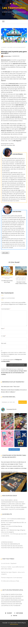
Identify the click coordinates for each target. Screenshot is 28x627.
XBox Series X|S (22, 280)
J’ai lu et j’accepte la (11, 360)
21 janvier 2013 (15, 56)
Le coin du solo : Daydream (9, 563)
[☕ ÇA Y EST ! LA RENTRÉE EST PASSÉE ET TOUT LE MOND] (7, 438)
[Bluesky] (10, 3)
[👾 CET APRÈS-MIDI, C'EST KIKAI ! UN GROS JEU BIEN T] (7, 421)
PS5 (17, 280)
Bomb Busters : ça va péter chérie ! (12, 505)
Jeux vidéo (9, 47)
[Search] (14, 17)
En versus (3, 47)
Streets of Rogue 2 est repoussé (11, 603)
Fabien (3, 526)
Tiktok (15, 615)
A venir (18, 277)
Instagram (19, 613)
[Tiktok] (16, 3)
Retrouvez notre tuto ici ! (9, 471)
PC (25, 278)
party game (5, 253)
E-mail (3, 336)
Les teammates (7, 56)
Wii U (2, 49)
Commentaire (5, 309)
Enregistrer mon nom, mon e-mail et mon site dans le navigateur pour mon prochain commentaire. (13, 354)
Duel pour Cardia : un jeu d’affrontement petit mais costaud (12, 568)
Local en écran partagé (19, 47)
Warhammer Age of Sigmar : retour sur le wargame (12, 573)
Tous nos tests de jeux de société (11, 546)
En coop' (22, 277)
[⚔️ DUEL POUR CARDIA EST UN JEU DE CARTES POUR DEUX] (20, 438)
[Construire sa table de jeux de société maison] (14, 482)
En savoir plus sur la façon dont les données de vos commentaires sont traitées (14, 372)
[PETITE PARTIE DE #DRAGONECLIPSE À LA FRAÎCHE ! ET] (20, 421)
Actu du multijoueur (7, 277)
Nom (3, 328)
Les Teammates (14, 8)
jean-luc (3, 530)
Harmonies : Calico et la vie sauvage (12, 509)
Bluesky (9, 613)
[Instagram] (13, 3)
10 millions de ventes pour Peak (10, 581)
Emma (3, 522)
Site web (3, 343)
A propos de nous (7, 542)
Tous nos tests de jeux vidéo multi (12, 547)
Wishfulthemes (14, 624)
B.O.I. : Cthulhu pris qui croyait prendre (14, 507)
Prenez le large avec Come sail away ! (13, 504)
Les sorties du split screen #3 (10, 605)
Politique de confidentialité (10, 544)
